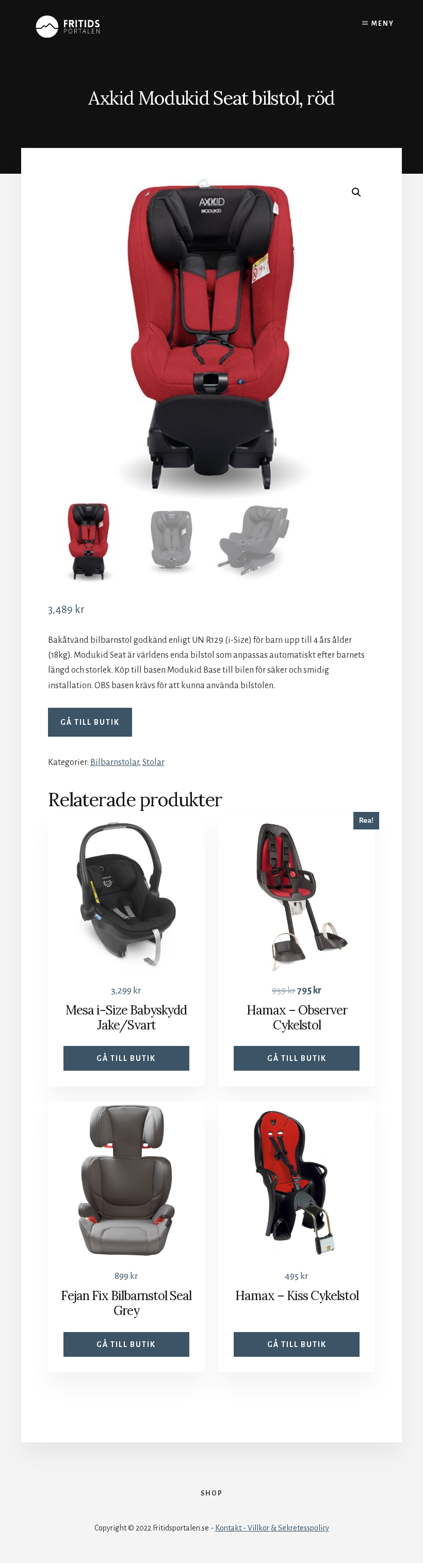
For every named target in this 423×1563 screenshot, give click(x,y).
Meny (382, 23)
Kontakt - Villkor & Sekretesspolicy (272, 1528)
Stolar (153, 762)
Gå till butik (90, 722)
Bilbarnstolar (114, 762)
